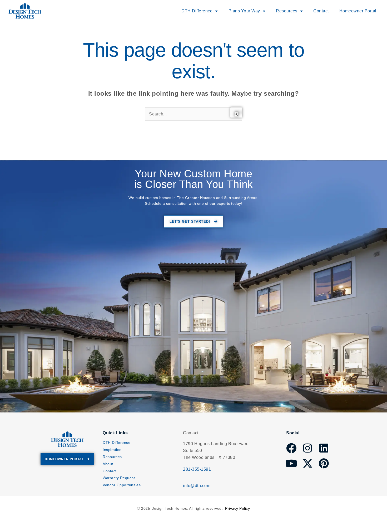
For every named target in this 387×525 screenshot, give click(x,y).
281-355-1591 (197, 469)
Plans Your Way (244, 11)
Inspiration (112, 450)
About (108, 464)
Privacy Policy (237, 508)
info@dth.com (196, 485)
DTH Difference (116, 442)
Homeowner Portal (357, 11)
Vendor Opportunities (122, 485)
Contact (321, 11)
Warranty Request (119, 478)
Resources (112, 457)
